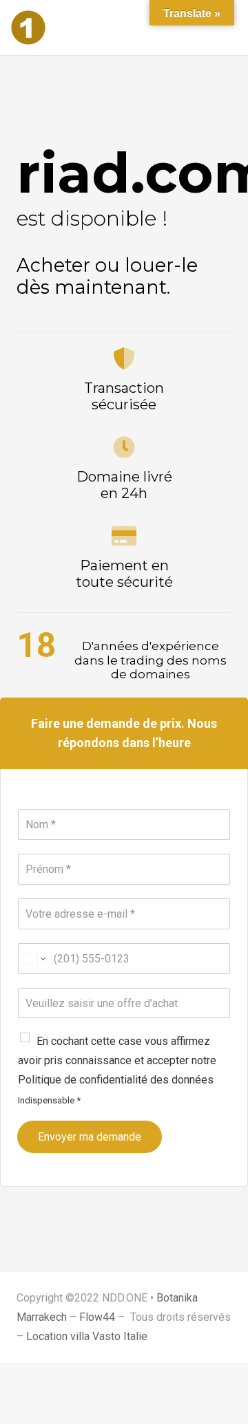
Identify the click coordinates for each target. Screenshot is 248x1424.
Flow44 (97, 1317)
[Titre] (28, 27)
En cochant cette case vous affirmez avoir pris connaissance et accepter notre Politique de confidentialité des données (117, 1060)
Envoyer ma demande (89, 1136)
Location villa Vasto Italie (86, 1336)
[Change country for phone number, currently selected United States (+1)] (33, 958)
